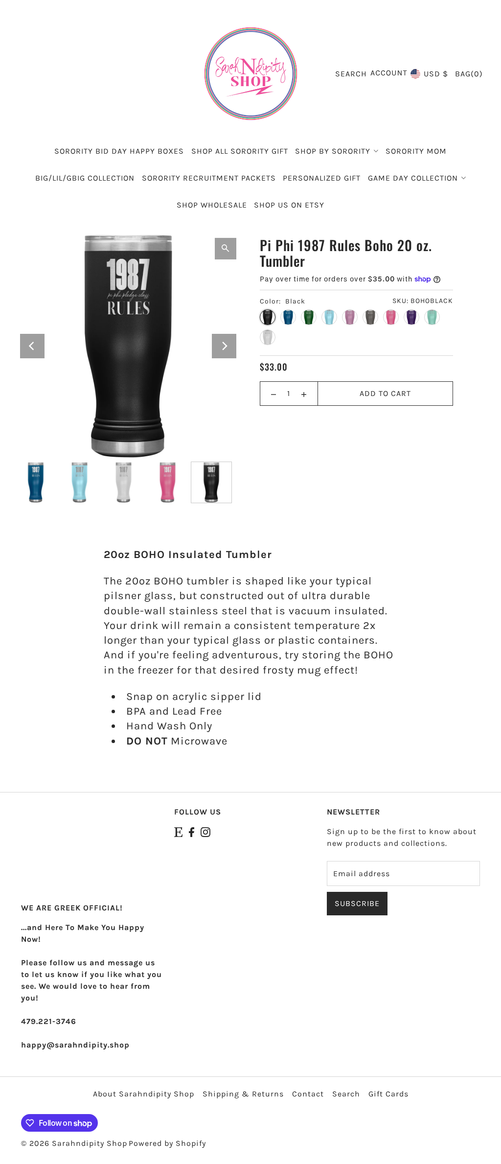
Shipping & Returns (243, 1093)
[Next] (224, 346)
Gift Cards (388, 1093)
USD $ (436, 73)
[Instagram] (205, 832)
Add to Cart (385, 393)
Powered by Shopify (167, 1143)
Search (346, 1093)
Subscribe (357, 903)
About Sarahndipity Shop (143, 1093)
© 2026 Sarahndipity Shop (74, 1143)
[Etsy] (178, 832)
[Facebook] (191, 832)
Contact (308, 1093)
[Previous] (32, 346)
